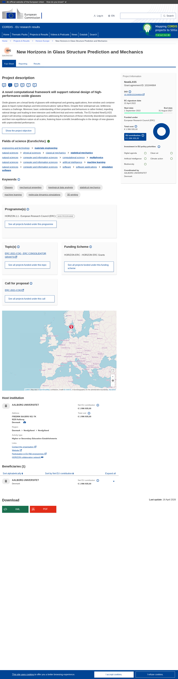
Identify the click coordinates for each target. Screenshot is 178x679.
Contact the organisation (33, 447)
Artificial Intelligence (133, 158)
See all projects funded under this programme (30, 224)
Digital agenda (130, 153)
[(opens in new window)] (24, 13)
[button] (111, 16)
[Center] (113, 380)
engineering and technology (16, 148)
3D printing (72, 195)
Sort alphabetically (12, 473)
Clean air (154, 153)
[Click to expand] (114, 481)
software (67, 167)
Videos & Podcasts (59, 34)
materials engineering (46, 148)
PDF (45, 509)
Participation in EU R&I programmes (38, 454)
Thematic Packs (20, 34)
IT (28, 85)
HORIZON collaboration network (36, 457)
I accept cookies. (114, 674)
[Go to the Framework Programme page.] (7, 52)
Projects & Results (39, 34)
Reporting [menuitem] (23, 64)
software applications (86, 167)
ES (16, 85)
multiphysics (96, 157)
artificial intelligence (72, 162)
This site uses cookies (23, 674)
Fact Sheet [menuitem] (9, 64)
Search (93, 34)
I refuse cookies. (155, 674)
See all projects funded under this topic (27, 265)
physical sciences (32, 153)
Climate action (156, 158)
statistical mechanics (82, 153)
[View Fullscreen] (113, 370)
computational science (74, 157)
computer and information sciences (40, 157)
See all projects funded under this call (26, 299)
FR (22, 85)
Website (26, 450)
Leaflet (27, 389)
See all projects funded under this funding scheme (88, 266)
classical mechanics (56, 153)
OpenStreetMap (44, 389)
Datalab (83, 34)
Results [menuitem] (37, 64)
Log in (100, 16)
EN (10, 85)
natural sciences (10, 153)
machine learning (96, 162)
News (74, 34)
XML (17, 509)
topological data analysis (60, 187)
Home (6, 34)
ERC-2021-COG (14, 290)
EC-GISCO (67, 389)
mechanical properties (30, 187)
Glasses (9, 187)
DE (4, 85)
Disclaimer (112, 389)
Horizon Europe (42, 41)
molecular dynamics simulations (44, 195)
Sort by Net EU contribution (58, 473)
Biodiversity (129, 164)
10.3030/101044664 (133, 94)
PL (35, 85)
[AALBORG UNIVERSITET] (71, 327)
